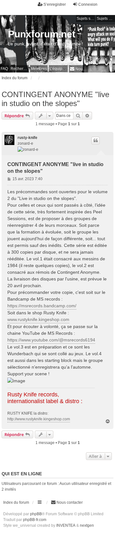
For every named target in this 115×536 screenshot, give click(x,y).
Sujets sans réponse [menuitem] (86, 18)
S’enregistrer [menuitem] (54, 4)
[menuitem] (78, 69)
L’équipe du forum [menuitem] (59, 68)
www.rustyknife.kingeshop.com (38, 319)
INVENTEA (65, 525)
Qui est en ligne (22, 473)
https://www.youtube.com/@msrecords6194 (51, 339)
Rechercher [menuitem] (20, 68)
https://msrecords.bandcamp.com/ (41, 305)
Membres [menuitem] (39, 68)
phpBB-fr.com (34, 519)
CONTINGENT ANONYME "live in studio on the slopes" (55, 99)
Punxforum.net (41, 34)
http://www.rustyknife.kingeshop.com (38, 419)
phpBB (36, 514)
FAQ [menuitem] (4, 68)
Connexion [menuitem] (87, 4)
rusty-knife (27, 137)
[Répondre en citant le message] (95, 140)
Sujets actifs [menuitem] (106, 18)
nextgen (87, 525)
